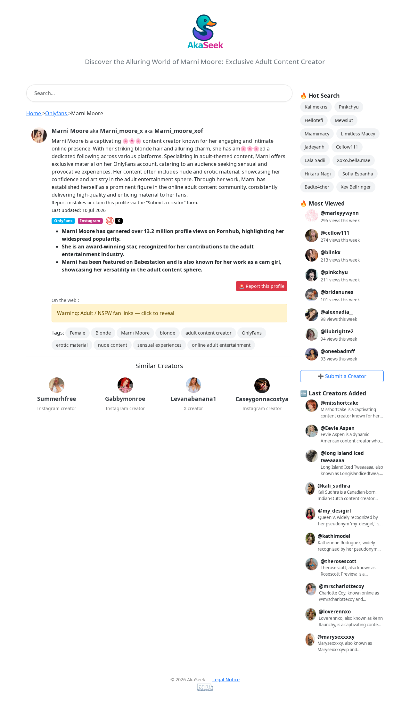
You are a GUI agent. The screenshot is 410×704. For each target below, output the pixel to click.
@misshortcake (339, 403)
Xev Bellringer (356, 187)
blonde (167, 333)
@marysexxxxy (336, 637)
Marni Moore (135, 333)
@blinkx (330, 252)
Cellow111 (347, 147)
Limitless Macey (358, 134)
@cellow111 (335, 233)
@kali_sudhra (333, 485)
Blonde (103, 333)
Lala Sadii (315, 160)
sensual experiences (159, 345)
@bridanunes (337, 292)
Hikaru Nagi (318, 174)
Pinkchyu (349, 107)
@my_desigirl (334, 510)
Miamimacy (317, 134)
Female (77, 333)
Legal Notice (226, 679)
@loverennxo (335, 611)
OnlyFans (252, 333)
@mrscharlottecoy (341, 586)
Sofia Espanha (357, 174)
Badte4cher (317, 187)
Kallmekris (316, 107)
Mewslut (344, 120)
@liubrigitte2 (337, 331)
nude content (112, 345)
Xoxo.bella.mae (353, 160)
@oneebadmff (338, 351)
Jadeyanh (314, 147)
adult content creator (208, 333)
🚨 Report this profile (261, 286)
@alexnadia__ (337, 312)
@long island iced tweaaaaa (342, 457)
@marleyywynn (340, 213)
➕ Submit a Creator (341, 376)
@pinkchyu (334, 272)
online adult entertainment (221, 345)
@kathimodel (334, 536)
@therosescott (339, 561)
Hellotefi (314, 120)
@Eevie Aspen (338, 428)
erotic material (72, 345)
